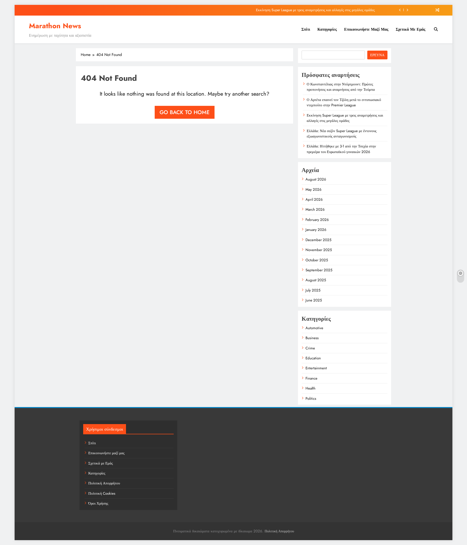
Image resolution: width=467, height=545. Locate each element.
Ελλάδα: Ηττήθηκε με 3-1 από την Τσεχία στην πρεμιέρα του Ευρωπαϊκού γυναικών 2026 (341, 149)
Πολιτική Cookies (101, 493)
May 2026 (313, 189)
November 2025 (318, 250)
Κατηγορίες (327, 29)
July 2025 (312, 290)
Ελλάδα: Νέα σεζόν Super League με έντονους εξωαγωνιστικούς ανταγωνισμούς (342, 133)
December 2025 (318, 240)
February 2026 (317, 219)
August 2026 (315, 179)
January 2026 (315, 229)
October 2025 (316, 260)
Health (310, 388)
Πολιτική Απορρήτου (104, 483)
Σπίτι (305, 29)
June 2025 (313, 300)
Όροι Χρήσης (98, 503)
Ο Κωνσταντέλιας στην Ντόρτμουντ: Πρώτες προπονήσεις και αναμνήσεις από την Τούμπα (341, 87)
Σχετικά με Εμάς (410, 29)
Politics (310, 398)
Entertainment (316, 368)
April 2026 (314, 199)
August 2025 (315, 280)
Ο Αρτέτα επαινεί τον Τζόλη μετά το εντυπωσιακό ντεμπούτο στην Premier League (344, 102)
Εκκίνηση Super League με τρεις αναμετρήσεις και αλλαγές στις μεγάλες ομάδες (315, 10)
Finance (311, 378)
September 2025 (318, 270)
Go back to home (185, 112)
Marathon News (55, 26)
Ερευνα (377, 55)
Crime (310, 348)
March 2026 (315, 209)
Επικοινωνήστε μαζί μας (366, 29)
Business (312, 338)
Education (313, 358)
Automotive (314, 328)
